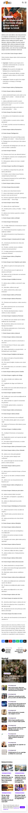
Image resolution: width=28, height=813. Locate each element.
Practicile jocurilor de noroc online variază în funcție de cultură (16, 737)
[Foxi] (7, 2)
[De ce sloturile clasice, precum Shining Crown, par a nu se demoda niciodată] (4, 727)
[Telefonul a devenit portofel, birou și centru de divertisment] (4, 696)
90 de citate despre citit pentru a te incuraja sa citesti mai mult (7, 798)
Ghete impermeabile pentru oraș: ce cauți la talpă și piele (16, 720)
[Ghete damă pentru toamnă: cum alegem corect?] (4, 712)
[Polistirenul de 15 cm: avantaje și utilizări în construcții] (4, 752)
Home (5, 9)
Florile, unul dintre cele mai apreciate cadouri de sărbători (14, 678)
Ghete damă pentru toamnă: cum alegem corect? (16, 713)
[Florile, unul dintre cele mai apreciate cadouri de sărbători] (14, 671)
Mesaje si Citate (12, 9)
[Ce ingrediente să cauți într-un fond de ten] (4, 744)
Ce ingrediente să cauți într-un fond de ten (16, 745)
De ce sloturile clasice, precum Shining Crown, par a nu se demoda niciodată (17, 729)
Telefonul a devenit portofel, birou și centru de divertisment (17, 697)
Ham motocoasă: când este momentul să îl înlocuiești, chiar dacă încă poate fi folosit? (17, 689)
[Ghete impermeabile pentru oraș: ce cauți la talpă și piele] (4, 720)
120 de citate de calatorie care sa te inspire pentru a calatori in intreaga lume (20, 779)
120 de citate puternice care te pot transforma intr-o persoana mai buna (7, 779)
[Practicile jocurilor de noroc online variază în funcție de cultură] (4, 736)
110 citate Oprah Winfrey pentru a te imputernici (20, 797)
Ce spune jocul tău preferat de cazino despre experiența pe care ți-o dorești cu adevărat (17, 705)
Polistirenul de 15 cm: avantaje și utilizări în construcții (17, 753)
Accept (22, 807)
